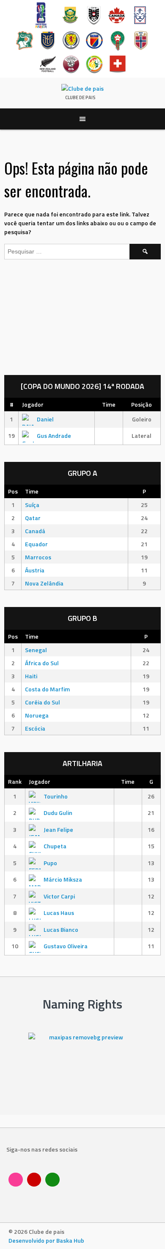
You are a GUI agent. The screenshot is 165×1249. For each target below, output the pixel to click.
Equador (36, 544)
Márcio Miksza (63, 879)
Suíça (32, 504)
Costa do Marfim (47, 689)
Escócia (35, 728)
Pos (13, 491)
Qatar (33, 517)
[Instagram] (15, 1180)
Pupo (50, 862)
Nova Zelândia (44, 583)
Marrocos (38, 557)
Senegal (36, 649)
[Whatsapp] (52, 1180)
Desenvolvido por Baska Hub (46, 1240)
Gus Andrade (54, 435)
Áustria (34, 570)
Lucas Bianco (61, 929)
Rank (15, 781)
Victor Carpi (59, 896)
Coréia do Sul (42, 702)
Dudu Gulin (58, 812)
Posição (141, 404)
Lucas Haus (59, 912)
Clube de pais (80, 97)
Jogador (33, 404)
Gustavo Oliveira (66, 945)
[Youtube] (34, 1180)
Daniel (45, 419)
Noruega (37, 715)
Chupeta (55, 846)
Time (109, 404)
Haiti (31, 676)
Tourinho (56, 796)
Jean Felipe (58, 829)
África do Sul (42, 662)
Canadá (35, 530)
